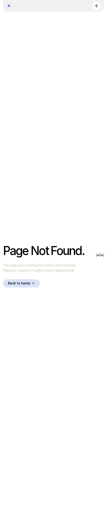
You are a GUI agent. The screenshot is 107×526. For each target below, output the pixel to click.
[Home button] (8, 5)
